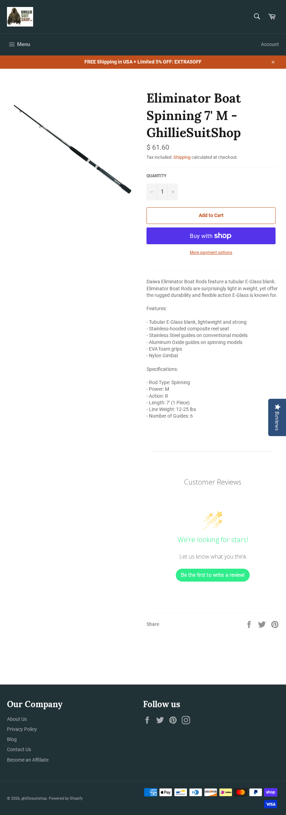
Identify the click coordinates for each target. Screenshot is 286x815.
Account (270, 44)
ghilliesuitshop (34, 798)
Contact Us (19, 749)
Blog (12, 739)
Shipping (181, 157)
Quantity (156, 175)
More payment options (211, 252)
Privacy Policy (22, 729)
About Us (17, 719)
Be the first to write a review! (212, 574)
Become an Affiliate (27, 760)
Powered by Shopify (66, 798)
